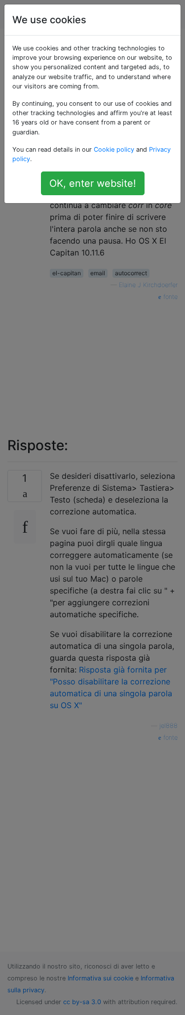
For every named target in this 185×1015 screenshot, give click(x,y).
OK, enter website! (92, 183)
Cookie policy (114, 149)
